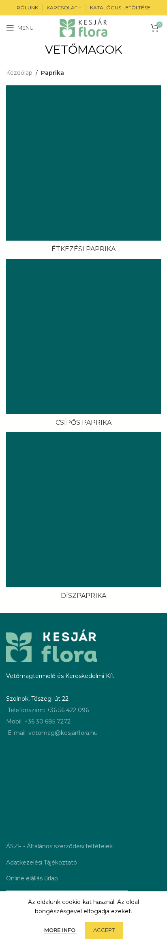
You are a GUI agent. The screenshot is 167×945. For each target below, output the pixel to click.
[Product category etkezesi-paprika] (83, 171)
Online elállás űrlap (32, 878)
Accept (104, 930)
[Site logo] (84, 27)
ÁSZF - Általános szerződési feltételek (59, 846)
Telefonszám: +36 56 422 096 (48, 710)
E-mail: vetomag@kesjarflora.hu (53, 732)
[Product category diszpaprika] (83, 518)
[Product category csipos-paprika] (83, 345)
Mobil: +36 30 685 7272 (38, 721)
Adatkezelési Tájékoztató (41, 862)
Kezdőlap (19, 72)
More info (60, 930)
